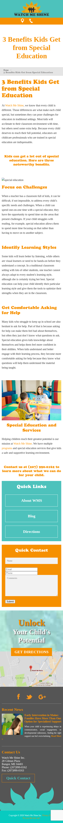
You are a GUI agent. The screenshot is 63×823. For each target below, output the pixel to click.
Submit (10, 601)
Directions (31, 531)
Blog (31, 516)
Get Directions (31, 652)
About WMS (31, 500)
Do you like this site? (31, 818)
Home (6, 70)
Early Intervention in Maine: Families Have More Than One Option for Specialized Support (42, 718)
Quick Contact (18, 778)
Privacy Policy (48, 815)
